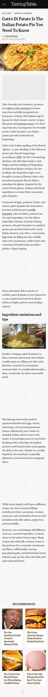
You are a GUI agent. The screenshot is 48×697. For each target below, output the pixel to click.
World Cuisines (23, 13)
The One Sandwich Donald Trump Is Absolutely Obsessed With (12, 638)
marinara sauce (25, 123)
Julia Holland (11, 35)
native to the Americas (18, 108)
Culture (6, 13)
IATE (19, 157)
